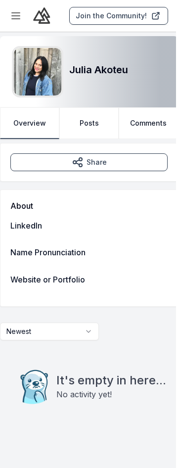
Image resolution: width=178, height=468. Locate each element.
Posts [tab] (89, 123)
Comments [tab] (148, 123)
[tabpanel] (89, 293)
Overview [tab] (29, 123)
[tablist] (89, 123)
